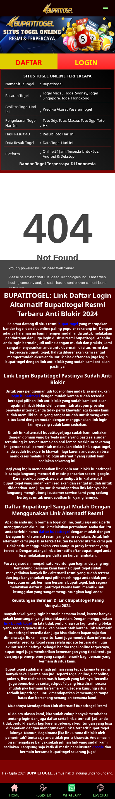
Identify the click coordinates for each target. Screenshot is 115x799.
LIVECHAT (100, 795)
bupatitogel (68, 323)
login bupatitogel (25, 396)
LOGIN (86, 62)
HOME (14, 795)
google (98, 747)
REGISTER (43, 795)
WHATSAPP (72, 795)
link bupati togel (18, 623)
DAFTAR (28, 62)
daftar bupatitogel (54, 531)
